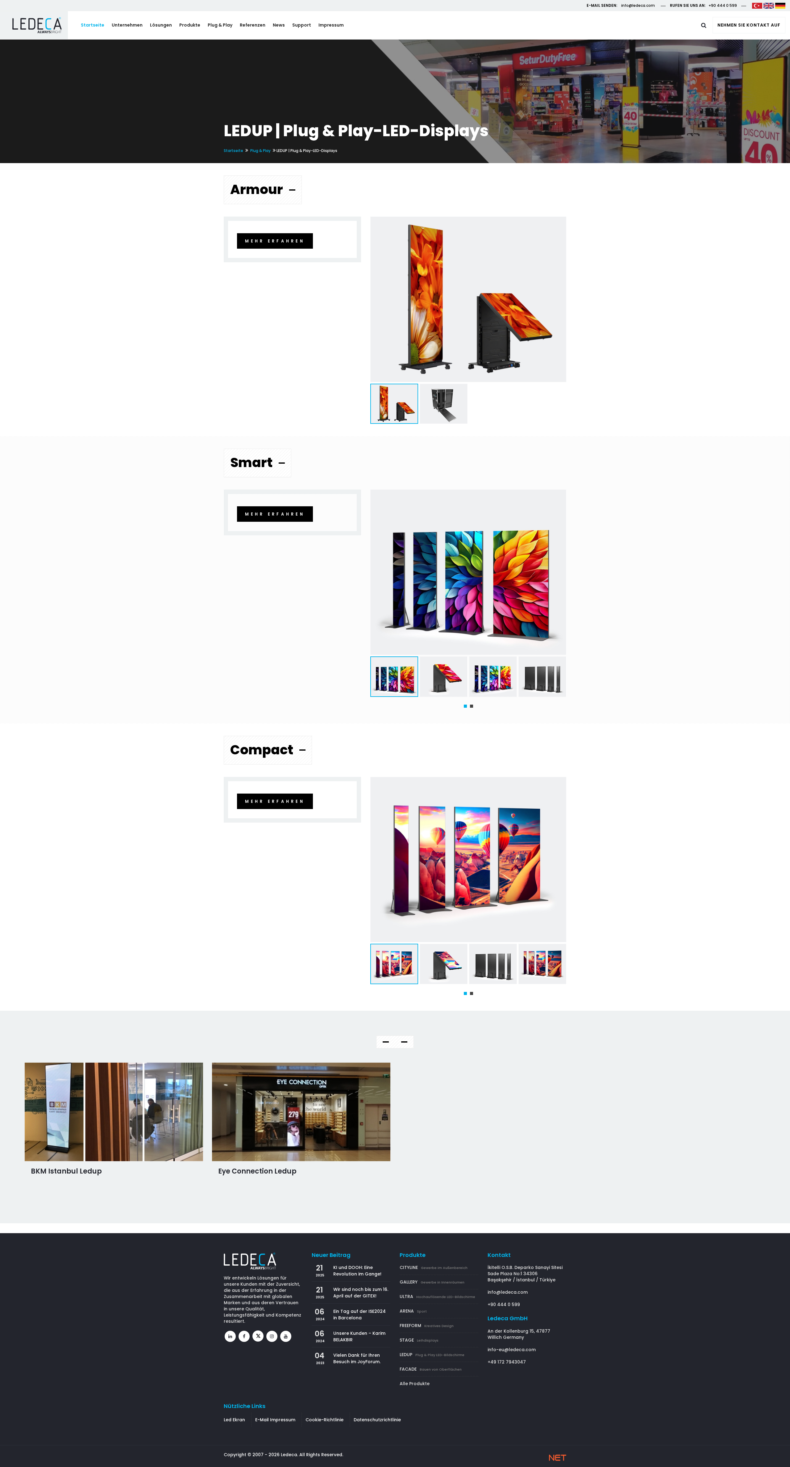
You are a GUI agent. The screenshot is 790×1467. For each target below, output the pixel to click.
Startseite (92, 25)
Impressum (331, 25)
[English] (768, 5)
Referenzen (252, 25)
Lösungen (161, 25)
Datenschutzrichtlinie (377, 1420)
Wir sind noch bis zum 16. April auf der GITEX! (360, 1292)
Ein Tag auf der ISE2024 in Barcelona (359, 1314)
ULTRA (437, 1296)
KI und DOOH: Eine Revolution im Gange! (357, 1270)
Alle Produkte (415, 1384)
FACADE (431, 1369)
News (279, 25)
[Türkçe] (757, 5)
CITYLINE (434, 1267)
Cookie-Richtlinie (324, 1420)
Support (301, 25)
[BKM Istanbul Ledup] (114, 1112)
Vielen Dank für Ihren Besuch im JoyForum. (356, 1358)
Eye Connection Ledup (257, 1171)
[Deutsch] (780, 5)
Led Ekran (234, 1420)
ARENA (413, 1311)
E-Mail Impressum (275, 1420)
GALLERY (432, 1282)
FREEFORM (427, 1325)
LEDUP (432, 1354)
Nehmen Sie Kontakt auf (748, 25)
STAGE (419, 1340)
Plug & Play (220, 25)
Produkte (189, 25)
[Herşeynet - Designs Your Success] (557, 1458)
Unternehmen (127, 25)
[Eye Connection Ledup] (301, 1112)
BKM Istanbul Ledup (66, 1171)
